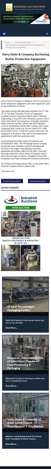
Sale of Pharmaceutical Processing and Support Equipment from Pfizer (13, 181)
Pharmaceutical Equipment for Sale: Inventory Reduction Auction (40, 181)
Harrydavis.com (8, 171)
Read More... (11, 328)
